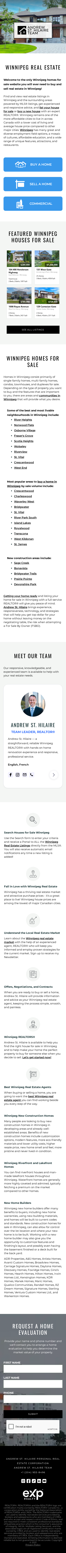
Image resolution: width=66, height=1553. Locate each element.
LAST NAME (11, 1377)
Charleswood (23, 496)
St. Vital (19, 457)
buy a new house (28, 111)
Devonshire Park (25, 584)
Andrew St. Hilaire (15, 607)
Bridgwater (21, 507)
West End (20, 467)
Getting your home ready (20, 596)
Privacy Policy (33, 1545)
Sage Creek (21, 563)
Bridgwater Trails (25, 573)
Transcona (21, 533)
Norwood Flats (24, 425)
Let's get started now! (36, 1057)
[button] (60, 6)
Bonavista (20, 568)
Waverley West (24, 501)
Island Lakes (22, 523)
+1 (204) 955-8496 (33, 1472)
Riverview (20, 451)
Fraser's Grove (23, 435)
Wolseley (20, 446)
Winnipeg (26, 130)
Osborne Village (24, 430)
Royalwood (21, 528)
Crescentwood (24, 462)
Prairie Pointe (23, 579)
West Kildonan (24, 539)
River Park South (25, 517)
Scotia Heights (23, 441)
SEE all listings (33, 329)
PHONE (9, 1392)
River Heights (23, 419)
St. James (20, 544)
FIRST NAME (12, 1362)
